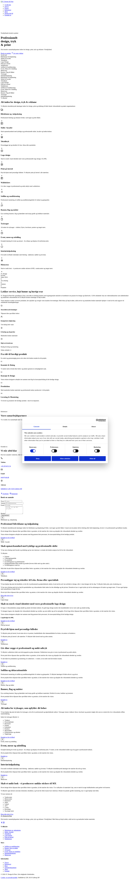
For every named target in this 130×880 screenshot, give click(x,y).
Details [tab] (65, 426)
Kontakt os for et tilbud (8, 537)
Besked (3, 513)
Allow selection (65, 458)
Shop (6, 12)
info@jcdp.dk (5, 477)
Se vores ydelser (18, 53)
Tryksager (8, 850)
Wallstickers (8, 839)
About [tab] (93, 426)
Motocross (8, 855)
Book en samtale (6, 53)
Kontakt (7, 871)
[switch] (54, 450)
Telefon (3, 503)
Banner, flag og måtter (11, 848)
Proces (7, 8)
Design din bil (9, 13)
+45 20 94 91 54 (6, 466)
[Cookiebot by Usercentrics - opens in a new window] (97, 420)
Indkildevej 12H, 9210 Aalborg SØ (11, 489)
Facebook (5, 494)
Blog (6, 866)
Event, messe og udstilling (12, 851)
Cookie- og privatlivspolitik (9, 877)
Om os (7, 6)
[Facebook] (2, 823)
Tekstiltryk (8, 834)
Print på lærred (9, 837)
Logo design (8, 835)
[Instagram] (4, 823)
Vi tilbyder (8, 5)
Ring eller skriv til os (7, 595)
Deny (37, 458)
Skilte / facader (9, 832)
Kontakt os (8, 15)
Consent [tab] (36, 426)
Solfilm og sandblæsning (12, 846)
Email (2, 505)
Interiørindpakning (10, 853)
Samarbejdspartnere (10, 867)
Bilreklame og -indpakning (13, 830)
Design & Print (6, 816)
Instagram (14, 494)
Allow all (92, 458)
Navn (2, 501)
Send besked (5, 515)
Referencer (8, 10)
